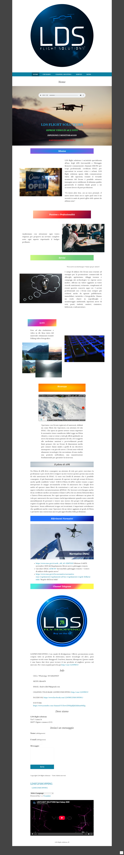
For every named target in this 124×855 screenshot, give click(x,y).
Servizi (79, 74)
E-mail (38, 740)
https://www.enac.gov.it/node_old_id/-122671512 (54, 563)
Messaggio (34, 746)
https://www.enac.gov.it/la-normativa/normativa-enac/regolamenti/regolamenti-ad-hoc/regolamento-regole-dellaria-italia (63, 577)
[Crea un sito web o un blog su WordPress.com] (68, 842)
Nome (37, 733)
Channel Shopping (63, 74)
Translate (47, 796)
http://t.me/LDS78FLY (69, 665)
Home (35, 74)
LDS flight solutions (61, 842)
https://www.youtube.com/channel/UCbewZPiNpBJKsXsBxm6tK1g (59, 706)
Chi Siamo (47, 74)
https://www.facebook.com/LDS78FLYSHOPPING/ (63, 698)
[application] (62, 818)
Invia (42, 767)
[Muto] (89, 834)
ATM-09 (52, 569)
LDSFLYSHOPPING (41, 783)
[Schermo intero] (91, 834)
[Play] (32, 834)
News (88, 74)
